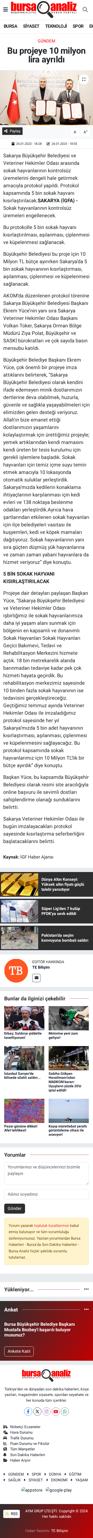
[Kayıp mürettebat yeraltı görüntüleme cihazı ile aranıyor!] (69, 1110)
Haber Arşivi (20, 1460)
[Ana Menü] (5, 9)
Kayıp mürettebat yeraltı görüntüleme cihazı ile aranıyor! (68, 1130)
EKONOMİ (59, 1480)
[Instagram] (46, 1411)
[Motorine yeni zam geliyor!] (69, 1017)
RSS (14, 1514)
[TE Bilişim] (16, 970)
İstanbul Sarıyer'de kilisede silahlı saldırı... (22, 1076)
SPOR (78, 26)
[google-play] (59, 1490)
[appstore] (32, 1490)
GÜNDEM (46, 40)
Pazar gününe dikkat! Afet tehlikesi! (20, 1128)
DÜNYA (55, 1474)
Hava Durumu (21, 1432)
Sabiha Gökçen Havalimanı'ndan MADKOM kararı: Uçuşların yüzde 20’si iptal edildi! (65, 1082)
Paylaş (15, 131)
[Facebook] (28, 1411)
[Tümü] (86, 1289)
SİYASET (31, 26)
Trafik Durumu (21, 1438)
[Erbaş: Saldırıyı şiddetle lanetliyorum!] (24, 1017)
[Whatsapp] (65, 1411)
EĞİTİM (75, 1474)
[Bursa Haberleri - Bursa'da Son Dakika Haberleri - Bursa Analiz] (44, 9)
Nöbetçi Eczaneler (25, 1427)
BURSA (10, 26)
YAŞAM (81, 1480)
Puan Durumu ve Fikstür (29, 1443)
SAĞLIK (14, 1480)
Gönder (15, 1208)
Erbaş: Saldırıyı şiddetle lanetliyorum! (23, 1035)
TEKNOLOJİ (56, 26)
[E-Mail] (36, 978)
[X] (37, 1411)
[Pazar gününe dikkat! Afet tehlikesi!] (24, 1110)
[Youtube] (56, 1411)
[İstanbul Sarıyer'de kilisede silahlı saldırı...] (24, 1057)
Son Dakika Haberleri (27, 1455)
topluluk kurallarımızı (52, 1225)
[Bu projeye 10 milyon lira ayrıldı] (46, 97)
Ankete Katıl (19, 1351)
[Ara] (85, 10)
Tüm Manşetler (22, 1449)
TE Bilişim (41, 967)
